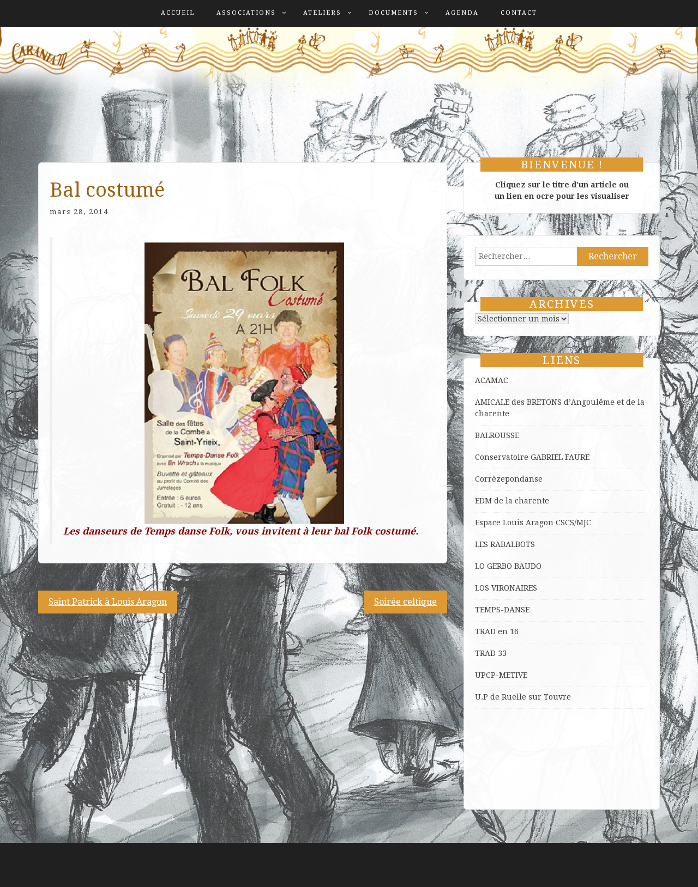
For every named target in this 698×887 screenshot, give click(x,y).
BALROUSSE (497, 435)
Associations (246, 12)
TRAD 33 (491, 653)
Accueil (178, 12)
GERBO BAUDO (514, 566)
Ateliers (322, 12)
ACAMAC (491, 380)
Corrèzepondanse (509, 479)
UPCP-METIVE (501, 675)
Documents (393, 12)
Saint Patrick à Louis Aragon (108, 602)
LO (481, 566)
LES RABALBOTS (505, 544)
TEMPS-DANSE (502, 609)
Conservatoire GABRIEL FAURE (532, 457)
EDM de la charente (512, 500)
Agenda (462, 12)
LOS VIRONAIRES (506, 588)
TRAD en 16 (497, 631)
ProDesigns (638, 870)
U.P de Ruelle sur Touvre (523, 696)
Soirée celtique (405, 602)
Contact (519, 12)
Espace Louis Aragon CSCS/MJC (533, 522)
